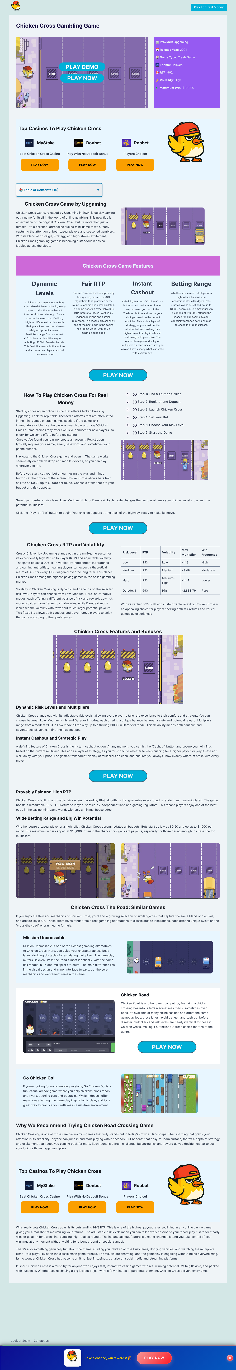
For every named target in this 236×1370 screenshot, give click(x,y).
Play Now (82, 78)
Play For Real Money (209, 7)
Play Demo (82, 67)
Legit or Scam (20, 1340)
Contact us (41, 1340)
